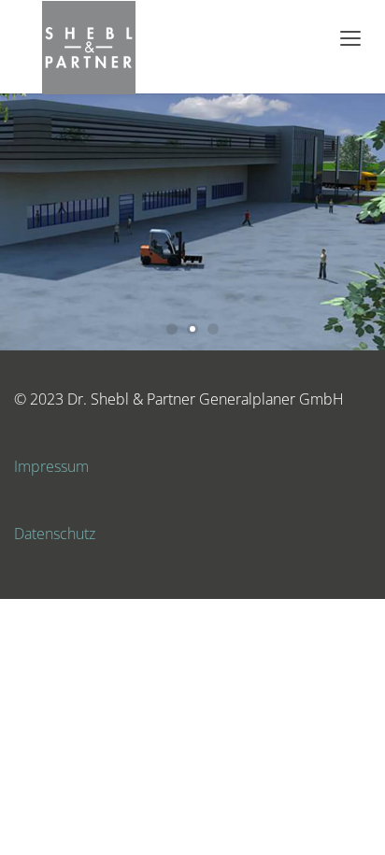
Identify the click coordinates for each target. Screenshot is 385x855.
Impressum (51, 466)
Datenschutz (54, 533)
